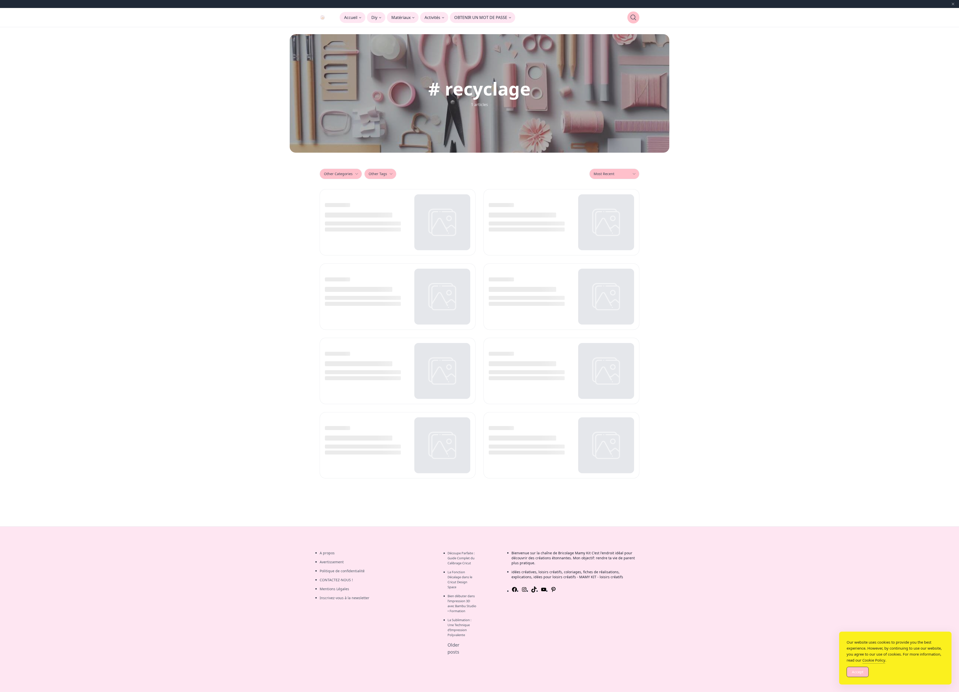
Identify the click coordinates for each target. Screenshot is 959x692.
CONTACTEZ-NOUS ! (336, 579)
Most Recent (604, 173)
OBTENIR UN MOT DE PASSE (480, 17)
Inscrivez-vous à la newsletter (344, 597)
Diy (374, 17)
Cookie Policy (873, 660)
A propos (327, 553)
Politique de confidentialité (342, 571)
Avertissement (332, 562)
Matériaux (401, 17)
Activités (432, 17)
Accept (857, 671)
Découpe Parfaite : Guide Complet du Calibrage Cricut (461, 558)
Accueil (350, 17)
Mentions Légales (334, 588)
